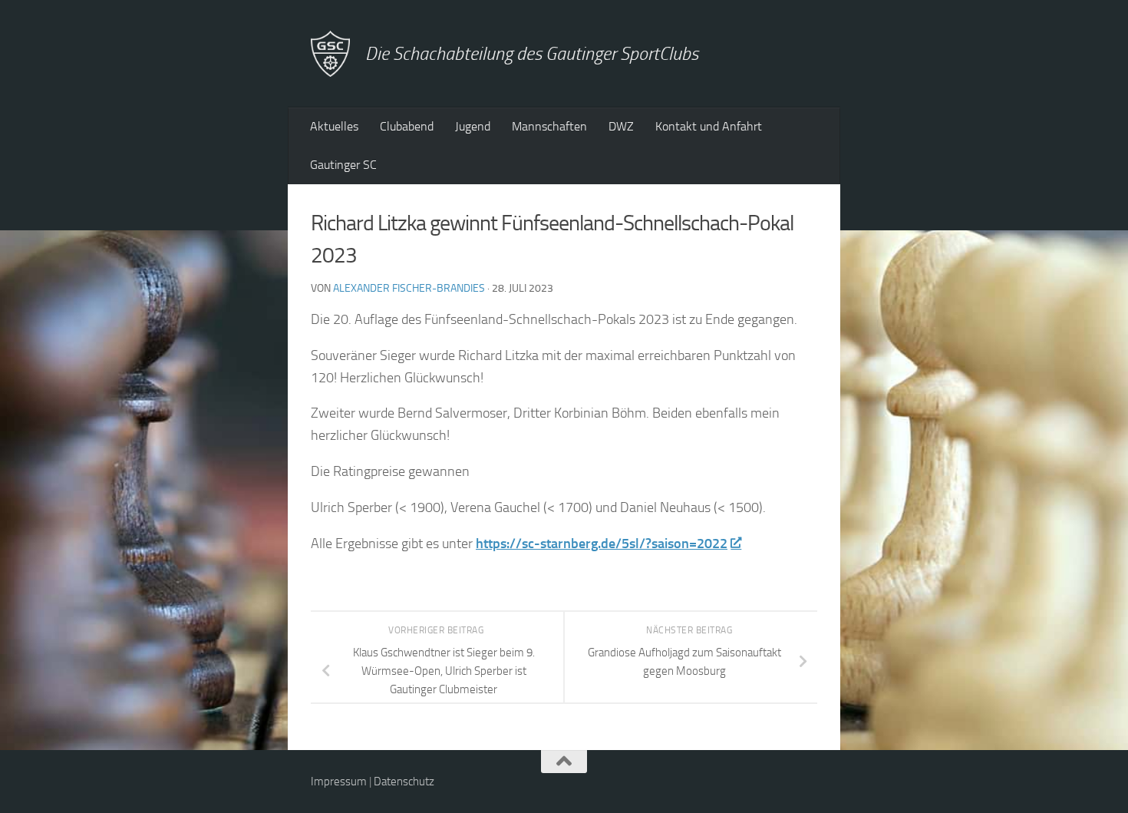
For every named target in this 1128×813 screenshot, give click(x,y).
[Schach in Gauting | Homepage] (330, 54)
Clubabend (407, 126)
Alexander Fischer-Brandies (409, 288)
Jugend (472, 126)
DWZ (621, 126)
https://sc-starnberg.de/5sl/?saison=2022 (601, 543)
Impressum (339, 781)
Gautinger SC (343, 164)
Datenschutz (404, 781)
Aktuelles (334, 126)
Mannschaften (549, 126)
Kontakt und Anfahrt (708, 126)
